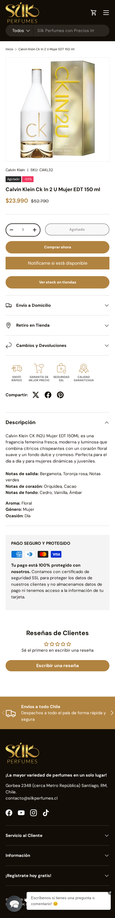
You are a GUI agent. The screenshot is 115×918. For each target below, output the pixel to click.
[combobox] (57, 30)
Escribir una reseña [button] (57, 666)
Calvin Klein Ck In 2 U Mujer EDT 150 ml (46, 49)
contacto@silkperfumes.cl (32, 798)
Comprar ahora (57, 247)
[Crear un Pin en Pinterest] (60, 395)
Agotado (77, 229)
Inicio (9, 49)
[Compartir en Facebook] (48, 395)
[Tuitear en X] (36, 395)
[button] (14, 904)
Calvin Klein (15, 170)
